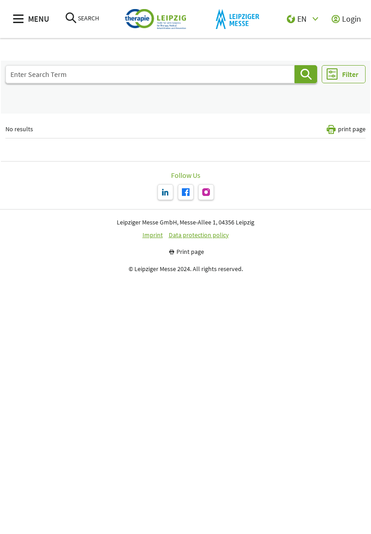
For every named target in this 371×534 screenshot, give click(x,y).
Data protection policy (199, 235)
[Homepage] (155, 19)
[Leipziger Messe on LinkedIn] (165, 192)
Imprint (153, 235)
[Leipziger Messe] (237, 19)
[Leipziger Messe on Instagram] (206, 192)
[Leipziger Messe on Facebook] (186, 192)
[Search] (306, 74)
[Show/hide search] (71, 19)
